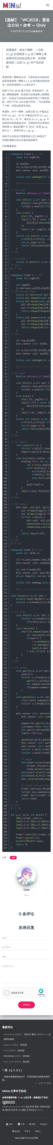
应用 (33, 1124)
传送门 (45, 1124)
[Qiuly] (26, 875)
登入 (39, 1131)
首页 (11, 1124)
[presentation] (9, 54)
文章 (13, 858)
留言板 (24, 1045)
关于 (28, 1131)
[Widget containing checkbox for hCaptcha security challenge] (24, 992)
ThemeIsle (29, 1138)
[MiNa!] (13, 5)
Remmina (9, 1056)
